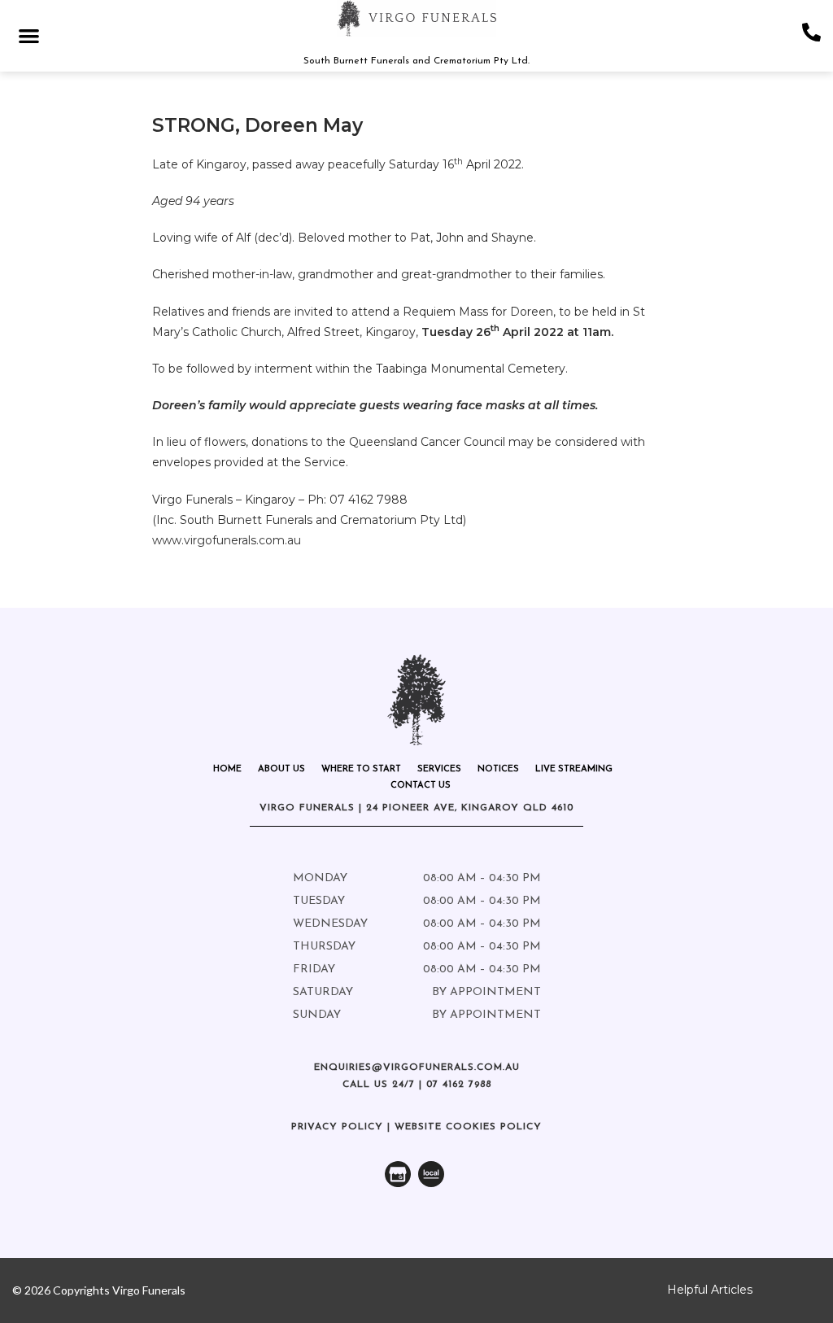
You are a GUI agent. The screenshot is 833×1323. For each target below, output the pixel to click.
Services (439, 769)
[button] (29, 35)
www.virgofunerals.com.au (226, 540)
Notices (498, 769)
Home (227, 769)
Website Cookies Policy (468, 1127)
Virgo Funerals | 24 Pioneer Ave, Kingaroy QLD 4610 (416, 808)
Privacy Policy (337, 1127)
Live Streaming (574, 769)
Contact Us (420, 785)
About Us (281, 769)
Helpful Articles (709, 1289)
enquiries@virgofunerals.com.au (417, 1067)
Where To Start (361, 769)
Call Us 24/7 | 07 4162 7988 (416, 1084)
